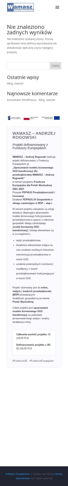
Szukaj (55, 65)
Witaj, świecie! (15, 83)
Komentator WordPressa (21, 100)
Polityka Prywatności (17, 474)
